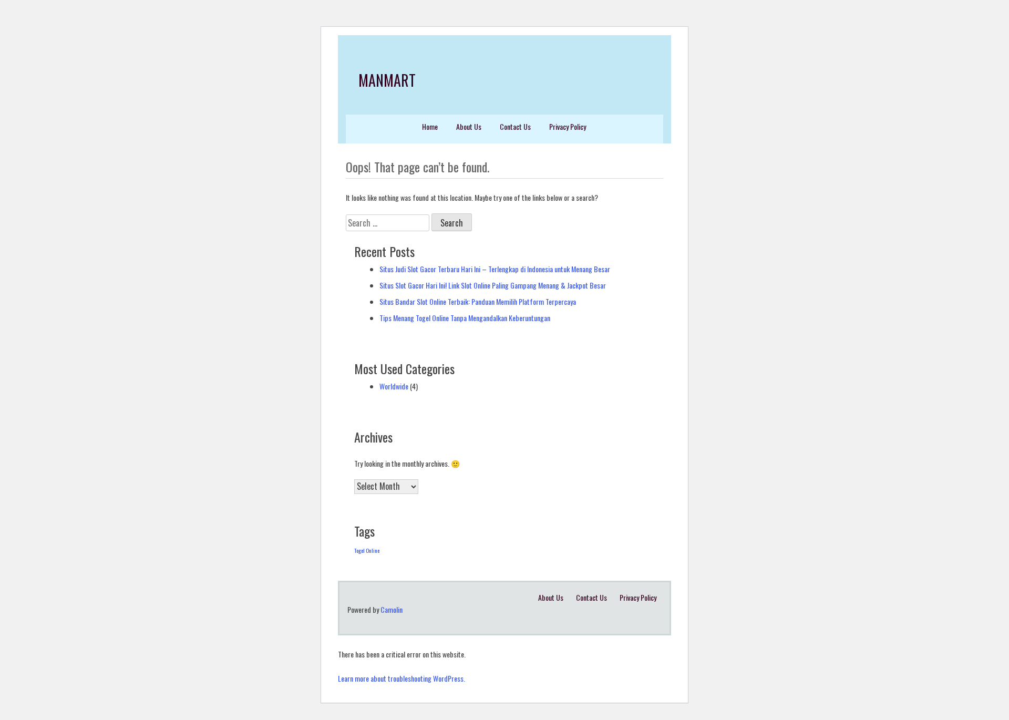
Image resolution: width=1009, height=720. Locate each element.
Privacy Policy (567, 126)
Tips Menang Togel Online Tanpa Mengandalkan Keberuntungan (464, 317)
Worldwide (393, 386)
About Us (468, 126)
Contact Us (515, 126)
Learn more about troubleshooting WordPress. (401, 678)
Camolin (391, 609)
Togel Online (366, 550)
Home (430, 126)
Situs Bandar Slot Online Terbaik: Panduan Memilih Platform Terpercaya (477, 301)
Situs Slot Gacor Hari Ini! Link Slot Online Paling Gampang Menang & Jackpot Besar (492, 285)
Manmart (387, 80)
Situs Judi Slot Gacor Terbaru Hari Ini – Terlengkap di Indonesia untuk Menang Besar (494, 268)
